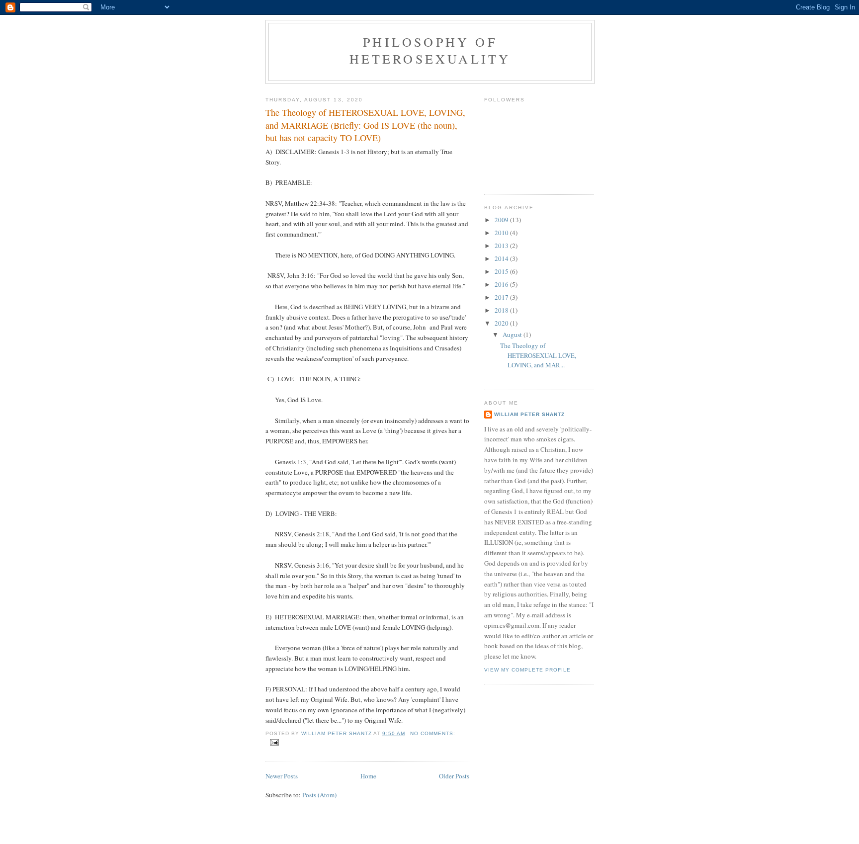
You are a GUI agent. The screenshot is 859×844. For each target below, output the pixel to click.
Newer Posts (281, 775)
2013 (502, 245)
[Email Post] (274, 742)
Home (368, 775)
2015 (502, 271)
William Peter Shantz (529, 414)
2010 (502, 232)
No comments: (432, 733)
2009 (502, 219)
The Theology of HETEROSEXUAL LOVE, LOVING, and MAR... (538, 355)
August (513, 334)
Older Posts (454, 775)
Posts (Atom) (319, 794)
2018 (502, 310)
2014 (502, 258)
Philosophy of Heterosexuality (430, 50)
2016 (502, 284)
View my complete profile (527, 670)
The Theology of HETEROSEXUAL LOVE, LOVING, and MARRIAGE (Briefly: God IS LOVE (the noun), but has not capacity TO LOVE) (365, 125)
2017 (502, 297)
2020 (502, 323)
